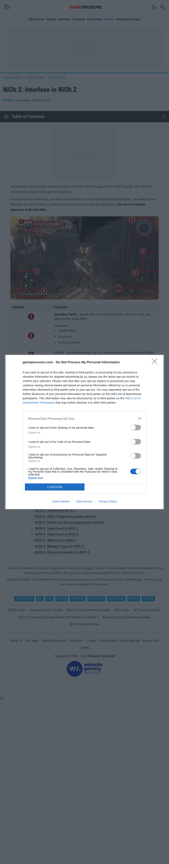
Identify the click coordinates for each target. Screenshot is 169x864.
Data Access (84, 501)
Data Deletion (61, 501)
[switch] (135, 427)
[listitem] (84, 418)
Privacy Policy (108, 501)
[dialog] (84, 432)
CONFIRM (54, 487)
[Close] (156, 363)
